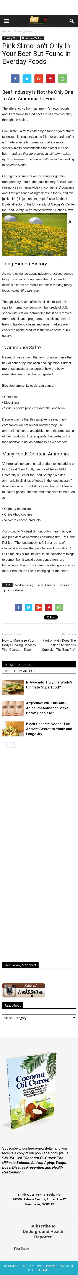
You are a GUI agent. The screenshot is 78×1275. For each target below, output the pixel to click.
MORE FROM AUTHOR (20, 671)
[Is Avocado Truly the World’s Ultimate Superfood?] (13, 687)
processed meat (14, 590)
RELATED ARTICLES (18, 665)
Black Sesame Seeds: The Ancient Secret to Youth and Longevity (49, 729)
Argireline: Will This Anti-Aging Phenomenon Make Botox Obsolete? (47, 708)
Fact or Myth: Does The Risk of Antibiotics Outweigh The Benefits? (59, 645)
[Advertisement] (39, 7)
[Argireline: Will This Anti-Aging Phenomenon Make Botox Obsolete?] (13, 708)
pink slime (66, 585)
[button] (72, 21)
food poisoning (24, 585)
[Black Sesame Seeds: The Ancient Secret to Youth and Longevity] (13, 728)
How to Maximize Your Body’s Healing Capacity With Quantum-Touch (19, 645)
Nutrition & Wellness (32, 38)
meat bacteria (46, 585)
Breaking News (10, 38)
